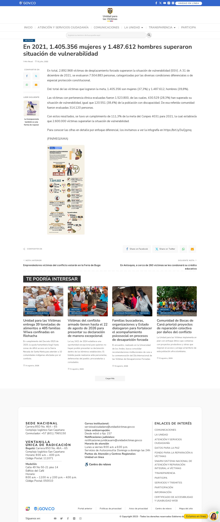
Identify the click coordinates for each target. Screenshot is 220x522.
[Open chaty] (213, 516)
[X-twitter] (160, 3)
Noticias (29, 40)
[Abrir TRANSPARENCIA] (174, 27)
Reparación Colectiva (37, 313)
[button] (27, 3)
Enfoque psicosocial (126, 313)
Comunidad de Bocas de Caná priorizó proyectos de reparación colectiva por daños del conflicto (175, 326)
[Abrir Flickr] (75, 518)
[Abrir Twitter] (62, 518)
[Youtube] (164, 3)
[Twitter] (36, 76)
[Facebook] (26, 76)
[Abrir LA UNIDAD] (142, 27)
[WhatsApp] (26, 84)
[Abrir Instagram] (81, 518)
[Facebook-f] (156, 3)
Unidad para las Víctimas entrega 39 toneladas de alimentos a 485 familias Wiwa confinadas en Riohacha (42, 328)
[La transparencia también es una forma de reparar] (31, 108)
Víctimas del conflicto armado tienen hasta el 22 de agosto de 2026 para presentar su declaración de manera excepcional (87, 328)
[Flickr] (173, 3)
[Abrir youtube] (56, 518)
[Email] (36, 84)
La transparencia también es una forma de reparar (31, 122)
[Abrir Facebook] (68, 518)
